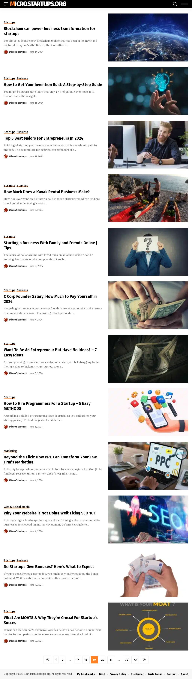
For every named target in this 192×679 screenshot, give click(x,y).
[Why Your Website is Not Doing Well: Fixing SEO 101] (148, 519)
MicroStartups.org (38, 4)
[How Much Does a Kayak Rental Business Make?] (148, 198)
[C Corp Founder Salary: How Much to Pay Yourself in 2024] (148, 305)
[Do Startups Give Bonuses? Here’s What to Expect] (148, 573)
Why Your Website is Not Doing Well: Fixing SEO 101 (49, 513)
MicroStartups (18, 51)
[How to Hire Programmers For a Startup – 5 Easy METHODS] (148, 412)
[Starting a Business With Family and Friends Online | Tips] (148, 252)
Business (22, 78)
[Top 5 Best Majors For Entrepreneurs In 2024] (148, 145)
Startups (9, 22)
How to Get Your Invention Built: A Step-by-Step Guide (53, 84)
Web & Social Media (16, 506)
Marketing (10, 450)
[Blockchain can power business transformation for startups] (148, 37)
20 (102, 659)
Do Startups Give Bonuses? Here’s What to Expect (49, 566)
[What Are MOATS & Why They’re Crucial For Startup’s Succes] (148, 627)
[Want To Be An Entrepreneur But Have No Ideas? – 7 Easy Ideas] (148, 359)
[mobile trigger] (7, 4)
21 (111, 659)
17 (77, 659)
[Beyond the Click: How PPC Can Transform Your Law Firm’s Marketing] (148, 466)
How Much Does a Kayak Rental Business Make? (47, 191)
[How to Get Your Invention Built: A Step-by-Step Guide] (148, 91)
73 (135, 659)
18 (86, 659)
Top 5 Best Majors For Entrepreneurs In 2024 (43, 138)
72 (126, 659)
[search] (175, 4)
